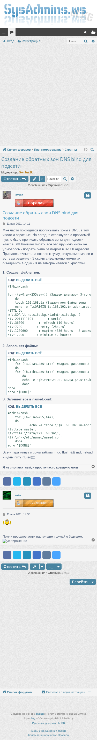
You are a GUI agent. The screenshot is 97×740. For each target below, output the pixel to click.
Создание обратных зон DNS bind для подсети (46, 163)
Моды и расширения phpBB (48, 730)
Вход (10, 41)
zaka (18, 495)
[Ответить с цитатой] (87, 195)
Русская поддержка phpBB (48, 723)
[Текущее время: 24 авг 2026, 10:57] (85, 150)
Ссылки (5, 33)
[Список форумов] (48, 14)
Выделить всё (29, 280)
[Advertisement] (48, 96)
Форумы (13, 33)
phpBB (40, 713)
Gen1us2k (26, 172)
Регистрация (31, 41)
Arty (33, 718)
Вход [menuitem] (86, 33)
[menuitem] (92, 149)
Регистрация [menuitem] (94, 33)
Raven (19, 194)
